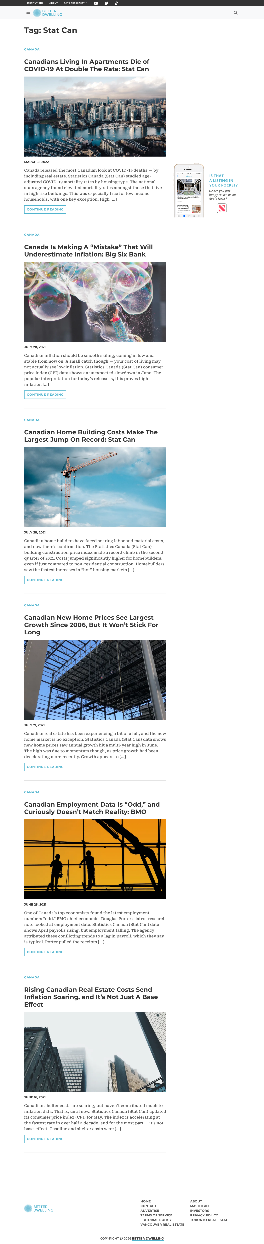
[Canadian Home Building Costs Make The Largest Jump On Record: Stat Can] (95, 487)
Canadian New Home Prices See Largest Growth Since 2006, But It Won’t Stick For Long (91, 625)
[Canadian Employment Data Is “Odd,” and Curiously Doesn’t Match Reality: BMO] (95, 859)
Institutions (35, 3)
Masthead (199, 1206)
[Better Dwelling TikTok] (116, 4)
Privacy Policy (204, 1215)
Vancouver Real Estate (162, 1224)
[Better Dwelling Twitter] (107, 4)
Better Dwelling (148, 1238)
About (53, 3)
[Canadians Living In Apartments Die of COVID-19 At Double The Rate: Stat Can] (95, 116)
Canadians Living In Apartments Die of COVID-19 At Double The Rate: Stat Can (86, 65)
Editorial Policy (156, 1220)
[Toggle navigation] (28, 12)
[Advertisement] (205, 74)
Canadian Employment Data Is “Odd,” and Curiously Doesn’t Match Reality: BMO (92, 808)
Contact (148, 1206)
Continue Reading (45, 209)
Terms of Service (156, 1215)
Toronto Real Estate (210, 1220)
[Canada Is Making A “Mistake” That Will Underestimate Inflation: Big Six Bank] (95, 301)
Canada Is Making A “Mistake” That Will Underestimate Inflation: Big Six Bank (88, 250)
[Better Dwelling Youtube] (96, 4)
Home (146, 1201)
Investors (199, 1210)
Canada (32, 49)
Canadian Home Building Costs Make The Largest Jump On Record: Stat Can (91, 435)
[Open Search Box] (235, 12)
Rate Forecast (76, 3)
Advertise (150, 1210)
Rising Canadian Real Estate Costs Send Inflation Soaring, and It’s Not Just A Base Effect (91, 997)
